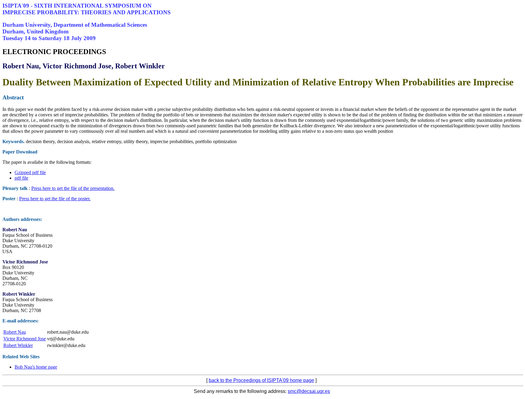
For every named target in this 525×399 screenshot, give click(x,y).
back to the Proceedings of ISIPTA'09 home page (261, 380)
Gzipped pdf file (30, 172)
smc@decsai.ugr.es (309, 391)
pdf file (21, 178)
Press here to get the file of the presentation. (73, 188)
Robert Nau (14, 332)
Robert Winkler (18, 345)
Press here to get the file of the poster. (55, 198)
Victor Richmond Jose (24, 338)
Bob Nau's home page (36, 367)
